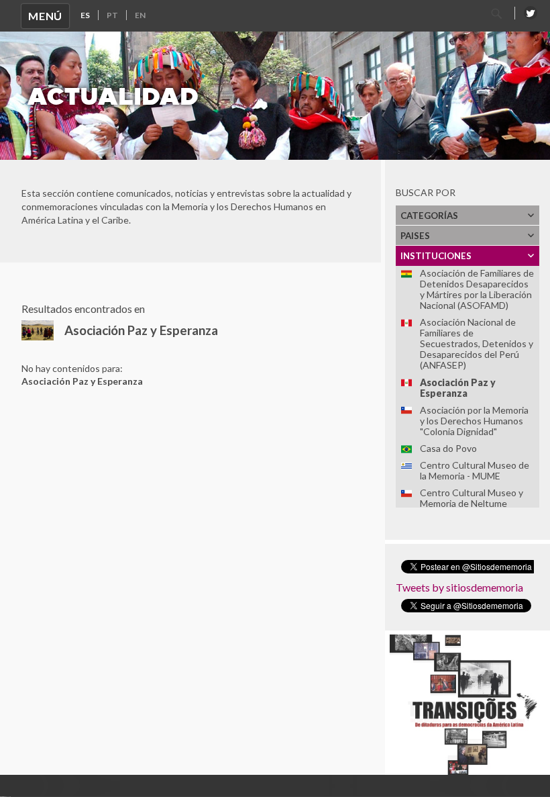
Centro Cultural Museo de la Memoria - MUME (474, 470)
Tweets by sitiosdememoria (459, 587)
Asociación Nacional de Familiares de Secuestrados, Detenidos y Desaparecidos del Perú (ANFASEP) (476, 343)
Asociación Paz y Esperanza (458, 388)
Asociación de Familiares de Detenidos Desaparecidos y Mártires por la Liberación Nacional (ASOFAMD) (477, 289)
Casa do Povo (448, 448)
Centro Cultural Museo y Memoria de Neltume (471, 498)
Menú (45, 15)
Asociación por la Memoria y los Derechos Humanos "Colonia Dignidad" (474, 420)
